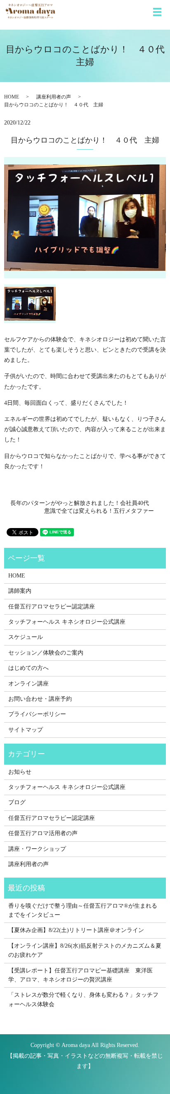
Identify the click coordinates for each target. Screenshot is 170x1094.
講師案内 (19, 591)
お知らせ (19, 772)
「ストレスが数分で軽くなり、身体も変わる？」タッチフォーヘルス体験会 (83, 999)
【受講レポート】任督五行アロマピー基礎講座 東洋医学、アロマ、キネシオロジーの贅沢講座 (80, 975)
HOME (11, 97)
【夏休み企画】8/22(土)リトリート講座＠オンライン (76, 930)
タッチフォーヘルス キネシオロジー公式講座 (66, 622)
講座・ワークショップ (37, 849)
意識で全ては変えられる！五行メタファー (102, 511)
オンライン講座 (28, 684)
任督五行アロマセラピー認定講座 (51, 606)
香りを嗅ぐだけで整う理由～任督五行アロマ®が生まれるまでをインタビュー (82, 910)
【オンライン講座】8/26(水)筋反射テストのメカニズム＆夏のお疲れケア (84, 950)
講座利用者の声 (53, 97)
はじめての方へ (28, 668)
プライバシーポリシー (37, 714)
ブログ (17, 802)
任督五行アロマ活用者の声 (43, 833)
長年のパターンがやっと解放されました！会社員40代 (79, 503)
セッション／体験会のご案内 (45, 653)
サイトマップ (25, 730)
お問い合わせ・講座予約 (40, 699)
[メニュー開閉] (157, 12)
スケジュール (25, 637)
